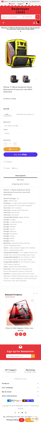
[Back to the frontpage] (20, 31)
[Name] (33, 356)
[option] (14, 79)
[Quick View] (24, 334)
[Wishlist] (27, 3)
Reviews (20, 180)
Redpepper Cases (20, 10)
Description (21, 175)
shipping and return (20, 184)
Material (6, 122)
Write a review (10, 98)
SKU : (7, 114)
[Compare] (31, 3)
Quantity (7, 140)
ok (21, 420)
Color (5, 129)
